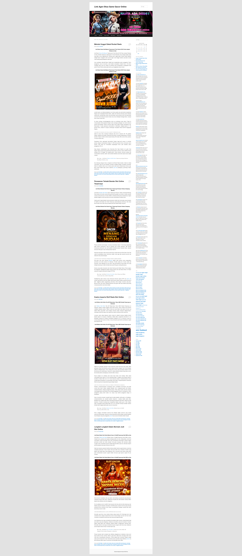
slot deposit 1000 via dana (101, 419)
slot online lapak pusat (140, 317)
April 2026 (138, 346)
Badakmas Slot (143, 250)
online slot (144, 299)
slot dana (145, 305)
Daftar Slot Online (110, 408)
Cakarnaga (138, 147)
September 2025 (139, 355)
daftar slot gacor (111, 173)
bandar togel (139, 274)
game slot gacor (139, 287)
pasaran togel (139, 303)
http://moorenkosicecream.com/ (141, 166)
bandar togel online (141, 276)
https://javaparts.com (141, 92)
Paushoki (141, 83)
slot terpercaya (138, 327)
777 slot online (139, 272)
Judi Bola (100, 35)
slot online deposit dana (100, 420)
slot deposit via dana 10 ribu (118, 419)
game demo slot (139, 280)
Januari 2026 (138, 350)
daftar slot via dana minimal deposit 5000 (106, 174)
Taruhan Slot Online (111, 274)
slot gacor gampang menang (140, 309)
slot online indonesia (140, 315)
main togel (138, 299)
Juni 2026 (138, 343)
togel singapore (140, 336)
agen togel (145, 272)
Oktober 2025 (138, 354)
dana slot (113, 418)
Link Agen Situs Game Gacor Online (110, 6)
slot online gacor (139, 314)
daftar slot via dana (107, 418)
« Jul (138, 53)
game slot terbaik (140, 294)
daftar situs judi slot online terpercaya (124, 171)
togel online (139, 334)
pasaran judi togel (141, 301)
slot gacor (142, 306)
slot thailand (141, 330)
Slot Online (113, 35)
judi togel (144, 296)
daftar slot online (125, 173)
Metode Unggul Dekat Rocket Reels (108, 44)
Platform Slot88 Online (111, 158)
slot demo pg (138, 306)
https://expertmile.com (142, 74)
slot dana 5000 (118, 418)
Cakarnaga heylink (141, 230)
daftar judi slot (107, 171)
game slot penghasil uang (141, 290)
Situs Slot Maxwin (110, 529)
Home (96, 35)
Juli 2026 (137, 342)
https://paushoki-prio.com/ (140, 101)
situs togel (139, 305)
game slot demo (139, 285)
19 (139, 49)
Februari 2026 (138, 348)
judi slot (115, 167)
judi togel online (140, 298)
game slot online (139, 288)
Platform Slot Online (100, 306)
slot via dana (113, 420)
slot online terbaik (140, 323)
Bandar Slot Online (103, 192)
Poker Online (106, 35)
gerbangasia (140, 199)
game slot (129, 278)
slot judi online (139, 312)
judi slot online (139, 296)
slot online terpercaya (140, 324)
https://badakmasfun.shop (140, 183)
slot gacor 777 (138, 308)
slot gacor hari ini (139, 311)
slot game (144, 311)
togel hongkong (140, 332)
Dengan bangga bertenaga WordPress (121, 551)
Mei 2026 (137, 344)
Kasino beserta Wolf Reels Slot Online (109, 297)
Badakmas (141, 111)
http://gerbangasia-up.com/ (142, 173)
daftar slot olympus (118, 173)
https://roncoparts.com (140, 140)
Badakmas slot (138, 132)
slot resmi (137, 326)
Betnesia (110, 260)
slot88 (143, 305)
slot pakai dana (108, 420)
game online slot (139, 284)
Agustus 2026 (138, 340)
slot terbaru (141, 326)
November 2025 (139, 352)
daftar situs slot (97, 173)
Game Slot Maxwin (103, 53)
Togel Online (119, 35)
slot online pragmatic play (141, 318)
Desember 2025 (139, 351)
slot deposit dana (109, 419)
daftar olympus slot (113, 171)
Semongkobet (140, 264)
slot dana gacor (123, 418)
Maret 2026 (138, 347)
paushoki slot (141, 119)
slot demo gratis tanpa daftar (119, 174)
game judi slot (138, 282)
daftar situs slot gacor (104, 173)
